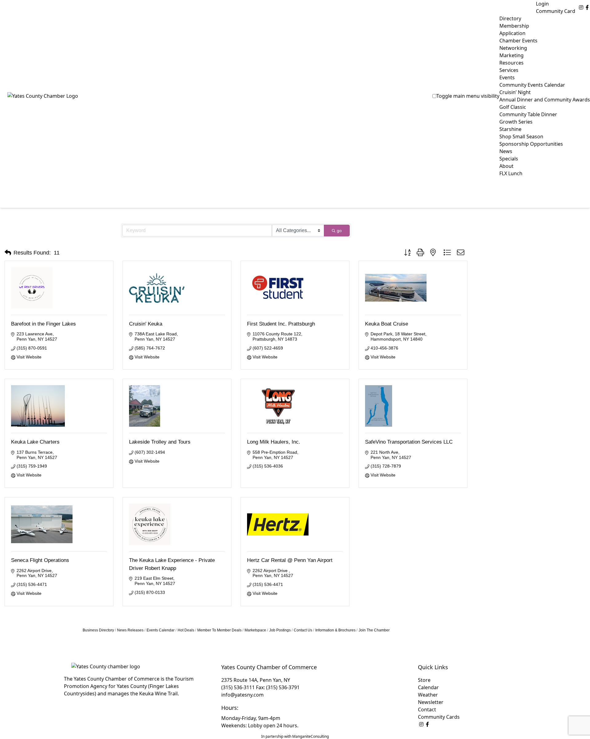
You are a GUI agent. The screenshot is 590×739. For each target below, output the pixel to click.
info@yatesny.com (242, 694)
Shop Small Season (521, 136)
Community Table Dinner (528, 114)
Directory (510, 18)
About (506, 166)
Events (507, 77)
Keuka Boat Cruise (386, 324)
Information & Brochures (335, 630)
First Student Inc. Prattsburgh (281, 324)
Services (508, 70)
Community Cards (439, 716)
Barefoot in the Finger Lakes (43, 324)
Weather (428, 694)
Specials (508, 158)
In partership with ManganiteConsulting (295, 736)
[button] (8, 253)
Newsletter (430, 702)
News (505, 151)
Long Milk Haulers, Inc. (273, 442)
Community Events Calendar (532, 84)
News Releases (130, 630)
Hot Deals (186, 630)
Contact (427, 709)
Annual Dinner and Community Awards (544, 99)
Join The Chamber (374, 630)
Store (424, 680)
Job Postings (280, 630)
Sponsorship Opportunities (531, 143)
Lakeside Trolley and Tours (160, 442)
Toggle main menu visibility (467, 96)
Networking (513, 48)
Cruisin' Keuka (145, 324)
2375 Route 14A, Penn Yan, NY (255, 680)
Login (542, 3)
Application (512, 33)
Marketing (511, 55)
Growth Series (516, 121)
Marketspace (255, 630)
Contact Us (303, 630)
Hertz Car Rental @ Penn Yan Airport (289, 560)
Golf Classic (512, 107)
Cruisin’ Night (515, 92)
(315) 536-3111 (238, 687)
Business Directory (98, 630)
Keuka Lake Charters (35, 442)
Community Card (555, 11)
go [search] (339, 230)
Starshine (510, 129)
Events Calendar (161, 630)
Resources (511, 62)
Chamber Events (518, 40)
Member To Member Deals (219, 630)
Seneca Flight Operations (40, 560)
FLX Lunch (510, 173)
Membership (514, 25)
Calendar (428, 687)
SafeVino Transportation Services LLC (409, 442)
